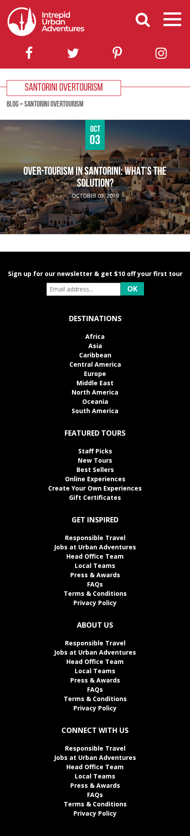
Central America (95, 364)
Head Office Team (95, 556)
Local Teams (95, 565)
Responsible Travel (95, 537)
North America (95, 392)
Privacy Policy (95, 602)
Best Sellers (95, 469)
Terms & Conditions (95, 593)
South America (95, 410)
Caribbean (95, 355)
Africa (95, 336)
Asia (95, 345)
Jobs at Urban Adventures (95, 547)
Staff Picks (95, 451)
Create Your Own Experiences (95, 488)
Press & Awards (95, 575)
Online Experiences (95, 479)
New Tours (95, 460)
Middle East (95, 383)
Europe (95, 373)
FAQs (95, 584)
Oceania (95, 401)
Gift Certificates (95, 497)
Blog (13, 105)
